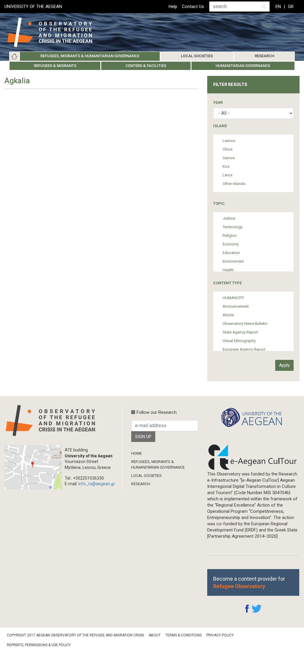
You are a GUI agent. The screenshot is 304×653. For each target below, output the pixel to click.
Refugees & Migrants (55, 65)
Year (218, 102)
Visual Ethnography (239, 341)
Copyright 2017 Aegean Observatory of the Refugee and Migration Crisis (75, 635)
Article (228, 315)
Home (14, 56)
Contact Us (193, 6)
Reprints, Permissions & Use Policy (39, 645)
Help (173, 6)
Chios (227, 149)
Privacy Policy (220, 635)
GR (291, 6)
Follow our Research (157, 412)
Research (264, 56)
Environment (233, 261)
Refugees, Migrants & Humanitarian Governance (89, 56)
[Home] (54, 32)
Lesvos (229, 140)
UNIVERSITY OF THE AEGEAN (33, 6)
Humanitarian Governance (243, 65)
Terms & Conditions (183, 635)
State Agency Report (240, 332)
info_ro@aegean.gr (96, 483)
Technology (233, 227)
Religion (230, 235)
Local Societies (197, 56)
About (155, 635)
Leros (227, 175)
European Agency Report (244, 349)
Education (231, 252)
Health (228, 270)
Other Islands (234, 183)
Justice (229, 218)
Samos (229, 158)
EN (278, 6)
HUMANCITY (233, 298)
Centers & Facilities (146, 65)
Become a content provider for (249, 582)
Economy (231, 244)
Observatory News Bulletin (245, 323)
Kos (226, 166)
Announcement (236, 306)
